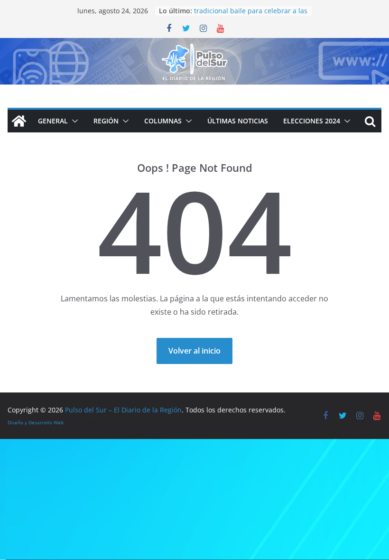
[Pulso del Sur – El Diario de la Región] (194, 44)
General (53, 120)
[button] (73, 121)
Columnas (163, 120)
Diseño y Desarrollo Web (36, 422)
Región (106, 120)
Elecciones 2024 (311, 120)
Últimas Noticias (237, 120)
